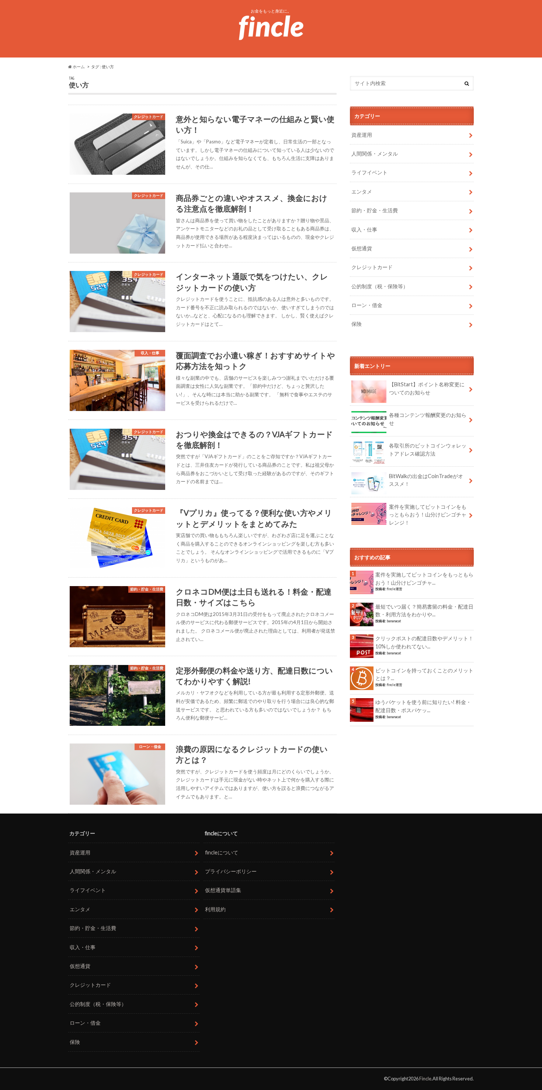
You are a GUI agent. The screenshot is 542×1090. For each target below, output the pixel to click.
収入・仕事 (364, 229)
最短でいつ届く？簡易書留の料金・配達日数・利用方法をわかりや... (424, 610)
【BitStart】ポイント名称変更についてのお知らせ (427, 388)
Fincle (425, 1079)
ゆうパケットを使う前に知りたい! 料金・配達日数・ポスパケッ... (423, 706)
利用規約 (215, 909)
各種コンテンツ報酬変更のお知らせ (427, 419)
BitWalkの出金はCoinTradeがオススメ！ (426, 480)
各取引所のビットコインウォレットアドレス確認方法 (427, 449)
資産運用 (361, 135)
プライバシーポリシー (231, 871)
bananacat (394, 621)
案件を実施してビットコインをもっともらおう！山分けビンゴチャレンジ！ (427, 515)
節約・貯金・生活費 (374, 210)
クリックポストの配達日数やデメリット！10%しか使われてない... (424, 642)
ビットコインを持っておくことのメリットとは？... (424, 674)
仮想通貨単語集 (223, 890)
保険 (356, 324)
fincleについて (221, 852)
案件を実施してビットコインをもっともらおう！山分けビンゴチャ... (424, 578)
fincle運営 (394, 589)
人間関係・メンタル (374, 153)
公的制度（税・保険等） (379, 286)
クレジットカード (372, 267)
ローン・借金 (366, 305)
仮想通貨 (361, 248)
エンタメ (361, 191)
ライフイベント (369, 172)
